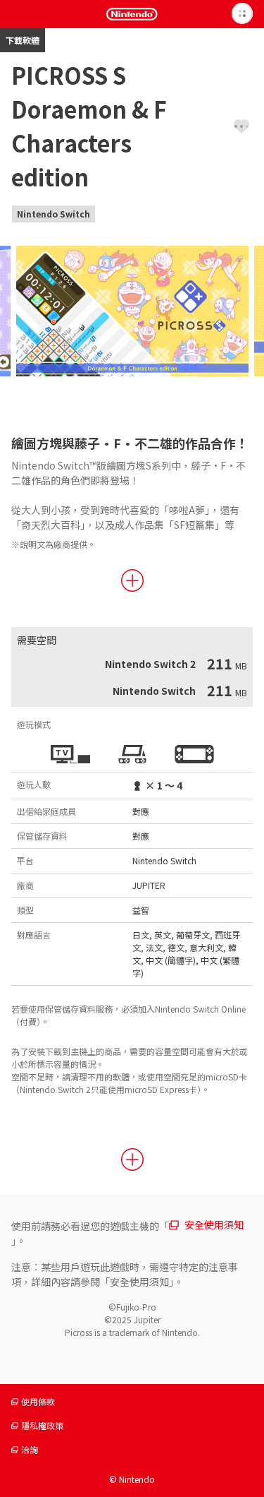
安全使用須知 (214, 1224)
